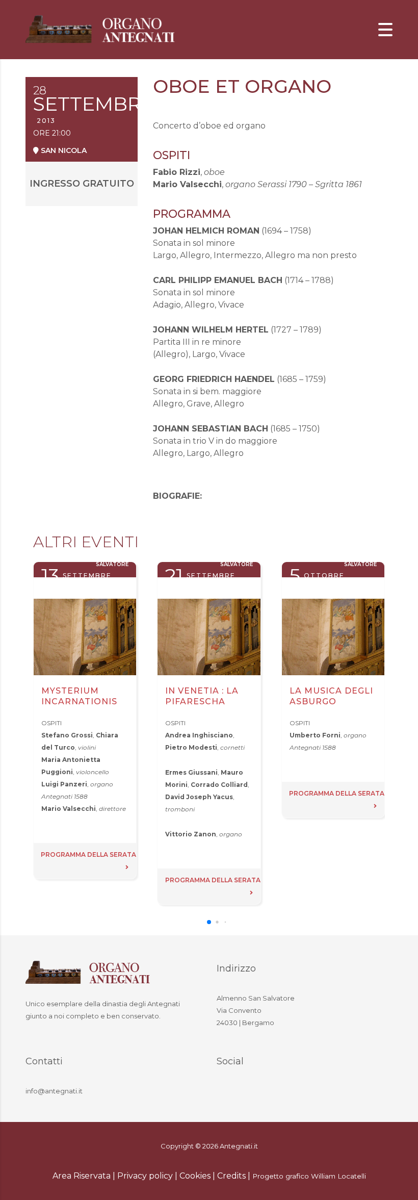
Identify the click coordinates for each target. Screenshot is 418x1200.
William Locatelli (338, 1176)
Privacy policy (145, 1176)
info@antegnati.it (54, 1091)
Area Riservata (82, 1176)
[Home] (101, 29)
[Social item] (227, 1092)
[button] (209, 922)
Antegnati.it (239, 1146)
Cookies (195, 1176)
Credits (231, 1176)
